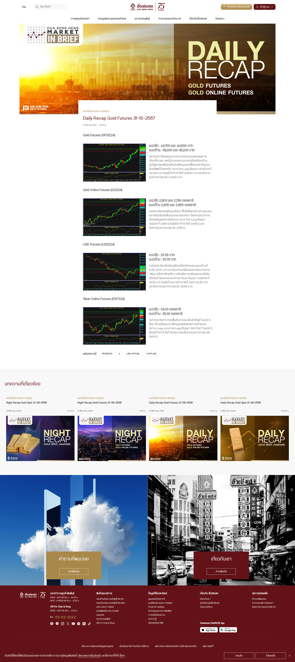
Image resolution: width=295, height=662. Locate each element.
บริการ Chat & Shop (105, 623)
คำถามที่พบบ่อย (259, 599)
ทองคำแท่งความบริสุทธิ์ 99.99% (110, 603)
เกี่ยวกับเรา (205, 599)
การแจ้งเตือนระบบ (156, 615)
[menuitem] (24, 7)
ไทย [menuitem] (24, 7)
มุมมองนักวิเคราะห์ (156, 599)
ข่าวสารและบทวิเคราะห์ (169, 18)
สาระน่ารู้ (152, 619)
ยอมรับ (239, 655)
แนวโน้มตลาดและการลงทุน (160, 603)
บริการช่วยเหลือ (260, 593)
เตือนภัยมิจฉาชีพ (155, 623)
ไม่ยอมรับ (270, 655)
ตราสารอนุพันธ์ (142, 18)
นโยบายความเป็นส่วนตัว (89, 655)
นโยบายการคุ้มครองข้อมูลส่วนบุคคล (97, 646)
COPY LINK (151, 354)
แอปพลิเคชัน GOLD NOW (107, 611)
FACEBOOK (107, 354)
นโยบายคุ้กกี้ (208, 646)
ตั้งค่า (122, 655)
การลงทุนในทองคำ (80, 18)
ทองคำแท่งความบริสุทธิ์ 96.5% (110, 599)
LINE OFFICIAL (133, 354)
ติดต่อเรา (219, 18)
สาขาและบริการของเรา (262, 603)
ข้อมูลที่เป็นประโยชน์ (157, 593)
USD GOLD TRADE (105, 607)
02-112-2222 (65, 617)
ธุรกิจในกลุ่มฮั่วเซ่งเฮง (209, 603)
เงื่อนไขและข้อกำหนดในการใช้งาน (134, 646)
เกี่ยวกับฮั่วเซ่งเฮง (198, 18)
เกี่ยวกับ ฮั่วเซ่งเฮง (209, 593)
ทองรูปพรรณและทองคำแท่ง (112, 18)
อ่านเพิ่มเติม (73, 571)
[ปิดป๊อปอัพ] (289, 655)
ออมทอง (100, 615)
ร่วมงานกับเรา (206, 607)
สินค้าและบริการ (104, 593)
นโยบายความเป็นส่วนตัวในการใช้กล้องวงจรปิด (176, 646)
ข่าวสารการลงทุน (156, 607)
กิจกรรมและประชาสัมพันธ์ (159, 611)
